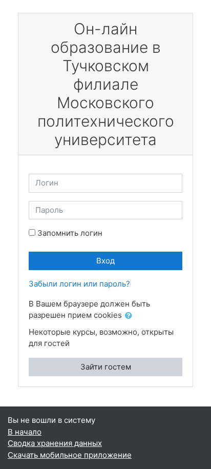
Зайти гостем (105, 367)
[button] (130, 316)
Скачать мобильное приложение (70, 455)
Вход (105, 261)
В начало (24, 432)
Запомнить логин (69, 233)
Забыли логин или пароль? (79, 284)
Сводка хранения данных (55, 443)
